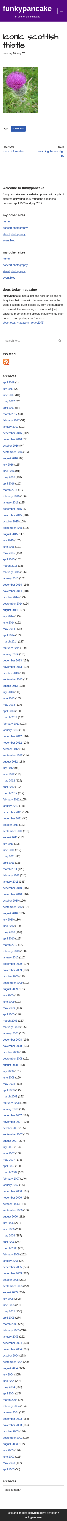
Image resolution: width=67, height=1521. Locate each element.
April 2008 (9, 1090)
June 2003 (9, 1456)
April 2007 (9, 1166)
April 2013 (9, 711)
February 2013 (11, 723)
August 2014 (10, 609)
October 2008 (11, 1052)
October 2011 (10, 824)
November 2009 (12, 970)
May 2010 (9, 932)
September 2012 (13, 755)
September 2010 (13, 906)
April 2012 (9, 786)
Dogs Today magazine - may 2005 (23, 322)
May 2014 (9, 628)
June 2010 (9, 925)
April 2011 (8, 862)
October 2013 (11, 673)
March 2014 (10, 641)
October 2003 (11, 1431)
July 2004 (8, 1374)
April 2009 (9, 1014)
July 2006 (8, 1222)
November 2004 (12, 1349)
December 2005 (12, 1267)
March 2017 (10, 414)
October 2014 (11, 597)
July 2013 (8, 692)
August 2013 (10, 685)
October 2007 (11, 1128)
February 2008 (11, 1102)
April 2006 (9, 1241)
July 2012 (8, 767)
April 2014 (9, 635)
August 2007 (10, 1140)
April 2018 (9, 382)
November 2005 (12, 1273)
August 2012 (10, 761)
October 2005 (11, 1279)
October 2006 (11, 1203)
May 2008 (9, 1083)
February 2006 (11, 1254)
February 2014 (11, 647)
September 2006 (13, 1210)
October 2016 (11, 445)
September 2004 (13, 1361)
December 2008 (12, 1039)
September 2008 (13, 1058)
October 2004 (11, 1355)
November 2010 (12, 894)
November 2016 (12, 439)
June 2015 (9, 546)
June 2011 (8, 850)
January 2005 (10, 1336)
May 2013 (9, 704)
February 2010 (11, 951)
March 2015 (10, 565)
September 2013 (13, 679)
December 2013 (12, 660)
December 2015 (12, 508)
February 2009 (11, 1026)
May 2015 (9, 553)
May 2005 (9, 1311)
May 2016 (9, 477)
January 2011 (10, 881)
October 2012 (11, 748)
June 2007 (9, 1153)
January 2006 (10, 1260)
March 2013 (10, 717)
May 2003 (9, 1463)
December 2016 (12, 433)
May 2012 (9, 780)
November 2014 (12, 590)
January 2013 (10, 730)
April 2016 (9, 483)
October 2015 (11, 521)
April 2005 (9, 1317)
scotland (18, 128)
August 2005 (10, 1292)
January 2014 (10, 654)
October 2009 (11, 976)
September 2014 (13, 603)
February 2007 (11, 1178)
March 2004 (10, 1399)
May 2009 (9, 1008)
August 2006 (10, 1216)
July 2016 (8, 464)
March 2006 (10, 1248)
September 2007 (13, 1134)
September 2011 (12, 831)
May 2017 (9, 401)
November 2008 (12, 1045)
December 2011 (12, 812)
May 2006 (9, 1235)
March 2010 (10, 944)
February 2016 (11, 496)
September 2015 (13, 527)
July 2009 (8, 995)
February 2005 (11, 1330)
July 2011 (8, 843)
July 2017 (8, 388)
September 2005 (13, 1286)
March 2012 (10, 793)
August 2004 (10, 1368)
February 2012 (11, 799)
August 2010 (10, 913)
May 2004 (9, 1387)
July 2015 (8, 540)
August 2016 (10, 458)
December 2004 (12, 1342)
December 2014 (12, 584)
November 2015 (12, 515)
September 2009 (13, 982)
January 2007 (10, 1184)
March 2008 (10, 1096)
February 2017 (11, 420)
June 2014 (9, 622)
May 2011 (9, 856)
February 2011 (11, 875)
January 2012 (10, 805)
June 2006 (9, 1229)
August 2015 (10, 534)
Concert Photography (15, 227)
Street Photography (14, 234)
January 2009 (10, 1033)
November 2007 (12, 1121)
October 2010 (11, 900)
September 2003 (13, 1437)
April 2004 (9, 1393)
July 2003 (8, 1450)
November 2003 (12, 1425)
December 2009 (12, 963)
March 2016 (10, 489)
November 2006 (12, 1197)
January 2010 (10, 957)
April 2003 (9, 1469)
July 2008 (8, 1071)
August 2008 (10, 1064)
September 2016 (13, 451)
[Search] (60, 340)
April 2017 (9, 407)
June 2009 (9, 1001)
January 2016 (10, 502)
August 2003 (10, 1444)
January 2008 (10, 1109)
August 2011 (10, 837)
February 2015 (11, 572)
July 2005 (8, 1298)
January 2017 (10, 426)
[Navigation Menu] (61, 11)
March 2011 (10, 869)
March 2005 (10, 1323)
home (6, 221)
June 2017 (9, 395)
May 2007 (9, 1159)
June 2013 (9, 698)
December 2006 (12, 1191)
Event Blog (9, 240)
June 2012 (9, 774)
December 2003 (12, 1418)
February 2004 (11, 1406)
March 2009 (10, 1020)
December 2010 (12, 887)
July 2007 (8, 1147)
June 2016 (9, 470)
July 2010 (8, 919)
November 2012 (12, 742)
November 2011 (12, 818)
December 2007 (12, 1115)
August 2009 (10, 989)
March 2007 (10, 1172)
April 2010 (9, 938)
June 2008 (9, 1077)
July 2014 (8, 616)
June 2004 (9, 1380)
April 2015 (9, 559)
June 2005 (9, 1305)
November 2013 (12, 666)
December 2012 (12, 736)
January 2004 (10, 1412)
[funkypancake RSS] (6, 364)
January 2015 (10, 578)
